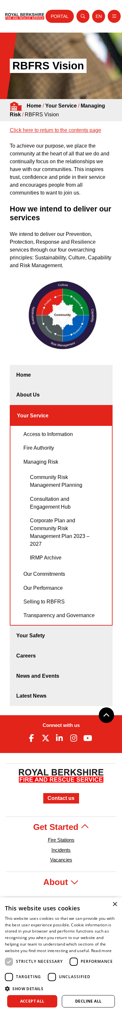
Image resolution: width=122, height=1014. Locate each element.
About (56, 882)
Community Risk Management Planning (56, 481)
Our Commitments (44, 574)
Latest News (31, 696)
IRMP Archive (45, 557)
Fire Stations (61, 840)
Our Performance (43, 588)
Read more (101, 950)
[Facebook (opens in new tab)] (31, 738)
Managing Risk (40, 462)
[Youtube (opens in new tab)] (87, 738)
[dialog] (61, 955)
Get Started (57, 827)
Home (34, 106)
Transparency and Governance (59, 615)
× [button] (114, 904)
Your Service (61, 106)
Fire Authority (38, 448)
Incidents (61, 850)
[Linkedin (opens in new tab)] (59, 738)
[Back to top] (106, 715)
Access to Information (48, 434)
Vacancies (61, 859)
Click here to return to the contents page (55, 130)
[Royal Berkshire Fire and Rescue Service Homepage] (24, 16)
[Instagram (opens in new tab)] (73, 738)
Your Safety (30, 635)
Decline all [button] (88, 1001)
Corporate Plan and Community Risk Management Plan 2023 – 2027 (59, 532)
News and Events (37, 676)
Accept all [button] (32, 1001)
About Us (28, 395)
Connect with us (61, 725)
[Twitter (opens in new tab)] (45, 738)
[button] (61, 988)
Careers (26, 656)
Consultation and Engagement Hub (50, 503)
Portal (60, 16)
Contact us (61, 798)
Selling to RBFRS (44, 601)
